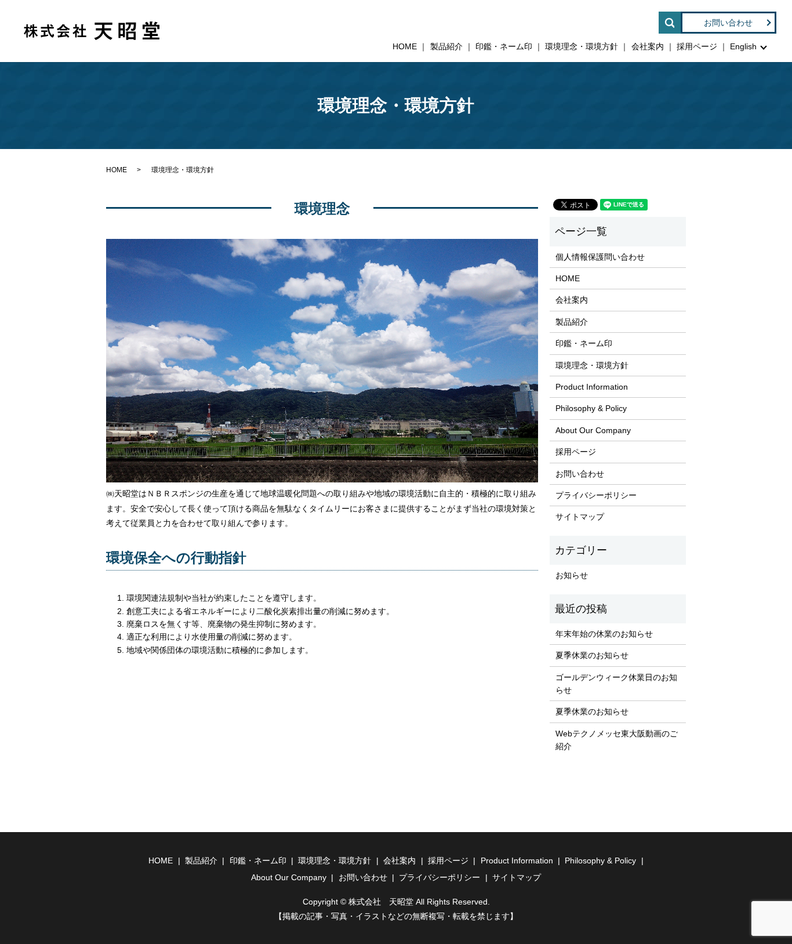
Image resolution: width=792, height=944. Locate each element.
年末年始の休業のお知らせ (604, 633)
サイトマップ (579, 516)
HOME (405, 46)
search (670, 23)
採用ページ (697, 46)
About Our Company (593, 430)
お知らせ (571, 575)
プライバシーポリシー (596, 495)
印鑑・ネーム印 (503, 46)
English (743, 46)
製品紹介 (446, 46)
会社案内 (647, 46)
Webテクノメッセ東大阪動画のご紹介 (616, 740)
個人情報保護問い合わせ (600, 257)
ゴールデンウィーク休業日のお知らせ (616, 684)
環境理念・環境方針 (581, 46)
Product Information (591, 386)
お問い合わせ (728, 22)
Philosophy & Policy (591, 408)
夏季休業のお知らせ (591, 655)
